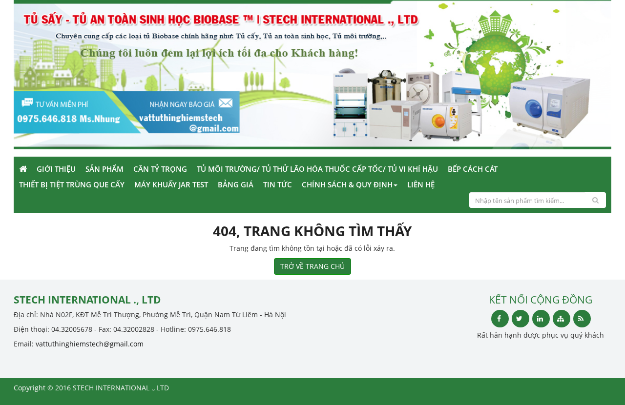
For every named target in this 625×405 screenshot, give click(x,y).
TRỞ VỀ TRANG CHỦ (312, 266)
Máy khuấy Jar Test (171, 184)
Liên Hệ (421, 184)
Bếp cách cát (473, 169)
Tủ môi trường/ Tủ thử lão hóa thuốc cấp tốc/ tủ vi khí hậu (317, 169)
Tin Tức (277, 184)
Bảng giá (235, 184)
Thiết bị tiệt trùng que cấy (72, 184)
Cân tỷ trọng (160, 169)
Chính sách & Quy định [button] (347, 184)
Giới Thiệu (56, 169)
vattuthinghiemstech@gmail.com (90, 343)
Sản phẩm (104, 169)
